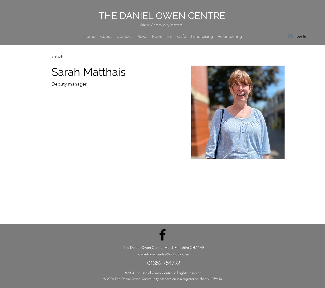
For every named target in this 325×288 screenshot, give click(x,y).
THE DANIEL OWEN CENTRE (161, 15)
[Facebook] (162, 234)
